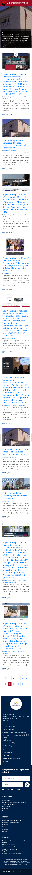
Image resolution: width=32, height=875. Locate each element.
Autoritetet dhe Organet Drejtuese (14, 732)
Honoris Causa (7, 752)
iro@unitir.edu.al (22, 864)
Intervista (5, 827)
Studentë (17, 789)
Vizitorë (7, 789)
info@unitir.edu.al (9, 845)
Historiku (5, 755)
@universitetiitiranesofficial (12, 853)
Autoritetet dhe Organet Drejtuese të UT (15, 802)
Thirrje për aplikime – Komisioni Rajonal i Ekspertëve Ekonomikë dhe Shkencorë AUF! (15, 144)
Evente (4, 831)
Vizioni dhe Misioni (8, 726)
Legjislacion (6, 740)
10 (14, 684)
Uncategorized (21, 405)
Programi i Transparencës (11, 758)
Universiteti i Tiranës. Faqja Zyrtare (9, 850)
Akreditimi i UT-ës (8, 743)
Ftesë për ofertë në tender (10, 822)
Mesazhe (5, 829)
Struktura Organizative (10, 746)
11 (18, 684)
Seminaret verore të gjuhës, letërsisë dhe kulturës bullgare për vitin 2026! (15, 451)
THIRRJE (5, 99)
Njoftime (5, 825)
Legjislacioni (6, 806)
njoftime (13, 97)
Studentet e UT (21, 215)
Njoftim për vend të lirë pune (11, 820)
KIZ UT (4, 749)
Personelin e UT (21, 97)
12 (22, 684)
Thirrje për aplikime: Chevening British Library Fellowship (14, 495)
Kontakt (5, 761)
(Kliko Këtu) (6, 721)
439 (16, 689)
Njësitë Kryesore (8, 729)
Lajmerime (7, 97)
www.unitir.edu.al (9, 847)
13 (26, 684)
